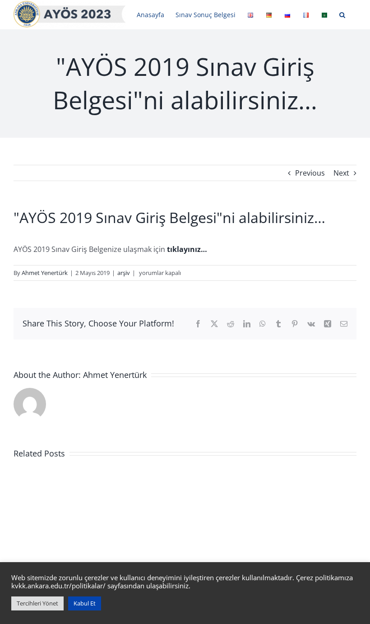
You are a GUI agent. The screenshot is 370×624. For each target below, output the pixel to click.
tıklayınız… (187, 249)
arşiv (123, 273)
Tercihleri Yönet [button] (37, 603)
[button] (342, 14)
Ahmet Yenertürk (45, 273)
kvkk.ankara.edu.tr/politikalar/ (58, 585)
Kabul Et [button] (85, 603)
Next (341, 173)
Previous (310, 173)
